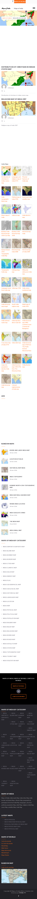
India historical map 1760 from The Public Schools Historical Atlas (26, 346)
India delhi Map (8, 572)
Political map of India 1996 (16, 198)
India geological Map (11, 589)
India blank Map (9, 551)
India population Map (11, 618)
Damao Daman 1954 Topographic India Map (5, 252)
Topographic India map (5, 271)
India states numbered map (26, 289)
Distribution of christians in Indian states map (5, 180)
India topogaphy (16, 476)
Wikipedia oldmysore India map (27, 272)
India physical (9, 819)
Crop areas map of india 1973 (6, 343)
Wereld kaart (5, 852)
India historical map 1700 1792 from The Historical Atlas (16, 368)
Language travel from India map (6, 289)
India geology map (16, 271)
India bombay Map (9, 555)
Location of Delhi (16, 459)
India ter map (16, 215)
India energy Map (9, 576)
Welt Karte (4, 848)
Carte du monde (18, 696)
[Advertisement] (18, 47)
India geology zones (17, 512)
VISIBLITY (22, 893)
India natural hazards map (20, 495)
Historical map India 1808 (16, 250)
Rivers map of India (5, 216)
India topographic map (11, 652)
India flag (6, 580)
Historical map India (26, 232)
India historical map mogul (5, 305)
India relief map (16, 342)
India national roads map (5, 321)
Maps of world (18, 686)
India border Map (9, 559)
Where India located (17, 504)
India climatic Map (10, 567)
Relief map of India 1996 (26, 305)
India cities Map (9, 563)
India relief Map (9, 627)
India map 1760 (16, 288)
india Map (6, 605)
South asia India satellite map (27, 198)
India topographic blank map (5, 199)
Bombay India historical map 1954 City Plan (5, 233)
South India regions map (15, 305)
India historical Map (10, 593)
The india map (15, 521)
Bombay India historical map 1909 (16, 233)
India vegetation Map (11, 660)
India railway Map (9, 622)
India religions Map (10, 631)
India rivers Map (9, 635)
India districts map (26, 216)
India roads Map (9, 639)
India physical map (26, 366)
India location (8, 601)
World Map (4, 846)
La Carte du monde (7, 843)
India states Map (9, 648)
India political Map (10, 614)
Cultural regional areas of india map (16, 387)
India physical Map (10, 610)
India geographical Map (12, 584)
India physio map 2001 (12, 826)
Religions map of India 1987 (13, 99)
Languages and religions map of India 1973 (16, 179)
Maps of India (7, 18)
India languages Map (10, 597)
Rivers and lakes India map (20, 450)
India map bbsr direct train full (16, 321)
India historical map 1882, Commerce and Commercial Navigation (26, 324)
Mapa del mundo (6, 850)
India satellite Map (10, 643)
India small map (16, 530)
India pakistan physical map (14, 822)
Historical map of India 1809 (26, 250)
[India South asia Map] (14, 876)
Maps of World (20, 1)
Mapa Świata (5, 855)
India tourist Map (9, 656)
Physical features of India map (25, 179)
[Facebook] (12, 1)
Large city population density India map (5, 368)
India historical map (5, 386)
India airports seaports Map (14, 546)
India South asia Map (7, 867)
